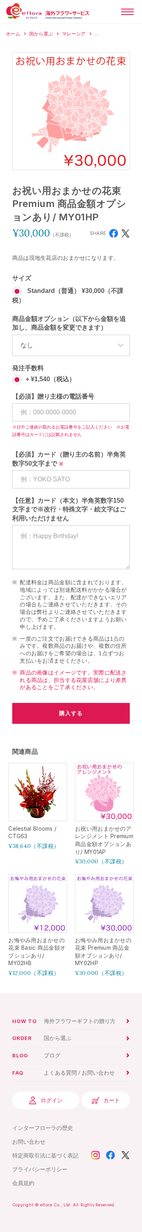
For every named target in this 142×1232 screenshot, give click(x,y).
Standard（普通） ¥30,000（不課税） (67, 296)
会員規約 (23, 1183)
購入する (71, 713)
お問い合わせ (28, 1142)
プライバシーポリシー (39, 1169)
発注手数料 (28, 368)
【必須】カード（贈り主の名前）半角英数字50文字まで (69, 458)
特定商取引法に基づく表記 (45, 1155)
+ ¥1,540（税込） (50, 379)
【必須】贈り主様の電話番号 (53, 396)
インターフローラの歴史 (42, 1128)
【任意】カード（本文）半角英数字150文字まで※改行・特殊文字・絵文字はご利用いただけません (69, 509)
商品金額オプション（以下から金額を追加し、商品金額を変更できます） (69, 323)
